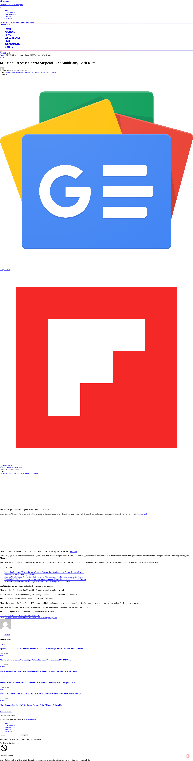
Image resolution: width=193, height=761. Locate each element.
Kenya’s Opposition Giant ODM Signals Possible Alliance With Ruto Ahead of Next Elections (38, 671)
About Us (7, 17)
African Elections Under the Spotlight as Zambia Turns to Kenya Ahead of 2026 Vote (39, 581)
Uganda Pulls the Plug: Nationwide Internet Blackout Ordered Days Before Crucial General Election (45, 579)
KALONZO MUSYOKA (9, 616)
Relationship (12, 43)
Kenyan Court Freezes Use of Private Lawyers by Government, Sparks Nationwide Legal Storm (43, 577)
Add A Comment (6, 712)
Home (6, 11)
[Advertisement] (67, 490)
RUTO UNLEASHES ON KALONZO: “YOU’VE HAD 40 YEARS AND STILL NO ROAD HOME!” (40, 694)
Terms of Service (10, 15)
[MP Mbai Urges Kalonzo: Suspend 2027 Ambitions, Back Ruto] (11, 467)
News (7, 34)
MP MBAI (23, 616)
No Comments (17, 70)
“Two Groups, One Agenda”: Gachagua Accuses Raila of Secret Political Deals (32, 705)
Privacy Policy (9, 13)
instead (144, 514)
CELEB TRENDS (12, 37)
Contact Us (8, 19)
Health (8, 40)
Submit (24, 735)
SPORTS (8, 46)
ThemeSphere (31, 719)
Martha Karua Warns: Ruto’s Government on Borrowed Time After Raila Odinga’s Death (37, 682)
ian (6, 70)
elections (73, 551)
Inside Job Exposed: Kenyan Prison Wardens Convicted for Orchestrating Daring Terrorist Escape (44, 572)
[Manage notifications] (188, 756)
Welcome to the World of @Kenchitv (19, 574)
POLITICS (9, 31)
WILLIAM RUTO (33, 616)
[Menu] (0, 7)
